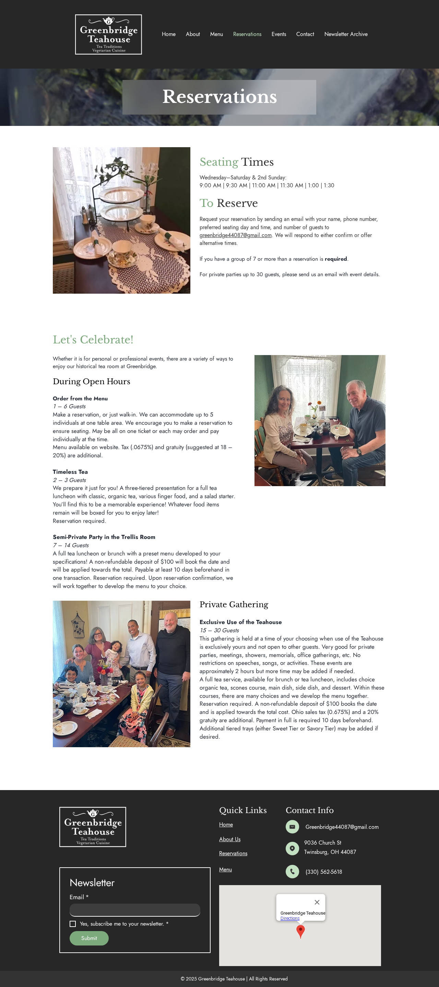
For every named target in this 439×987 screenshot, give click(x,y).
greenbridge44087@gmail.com (236, 235)
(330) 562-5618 (324, 872)
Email (79, 897)
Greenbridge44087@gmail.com (342, 827)
